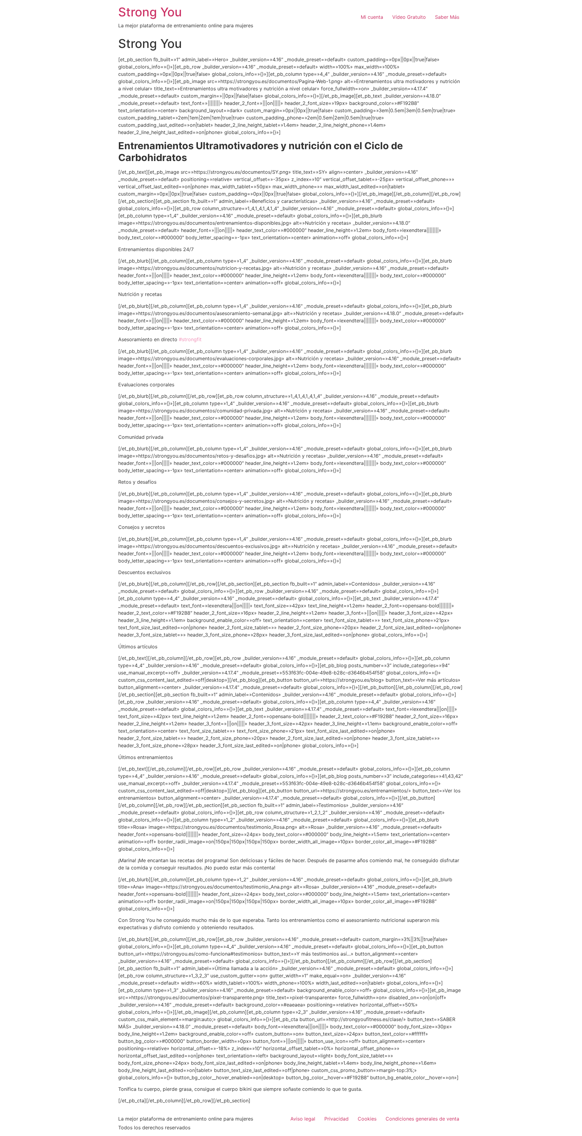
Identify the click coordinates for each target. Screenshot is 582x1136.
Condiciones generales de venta (422, 1119)
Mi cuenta (372, 17)
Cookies (367, 1119)
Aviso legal (302, 1119)
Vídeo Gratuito (409, 17)
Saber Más (447, 17)
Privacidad (336, 1119)
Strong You (150, 12)
